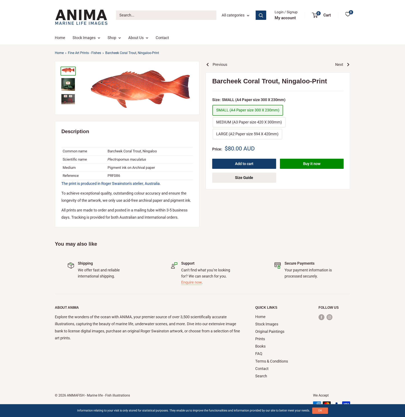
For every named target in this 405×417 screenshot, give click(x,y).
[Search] (261, 15)
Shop (112, 37)
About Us (136, 37)
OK (320, 410)
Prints (260, 339)
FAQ (258, 353)
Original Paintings (269, 331)
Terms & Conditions (271, 361)
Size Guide (244, 177)
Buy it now (311, 163)
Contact (162, 37)
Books (260, 346)
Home (60, 37)
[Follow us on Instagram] (329, 317)
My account (285, 17)
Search (261, 376)
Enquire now (191, 282)
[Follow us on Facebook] (321, 317)
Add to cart (244, 163)
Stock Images (84, 37)
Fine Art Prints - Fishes (84, 53)
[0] (348, 15)
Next (339, 64)
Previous (220, 64)
